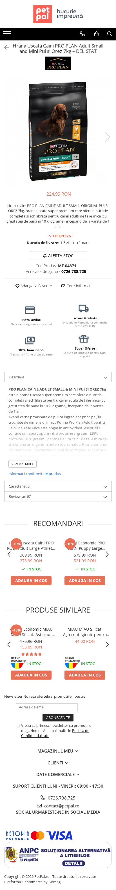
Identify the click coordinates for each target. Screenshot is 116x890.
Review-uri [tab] (20, 496)
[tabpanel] (58, 131)
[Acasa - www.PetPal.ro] (58, 14)
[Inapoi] (4, 47)
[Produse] (8, 35)
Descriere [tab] (16, 377)
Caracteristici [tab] (19, 486)
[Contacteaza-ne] (82, 34)
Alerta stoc (60, 255)
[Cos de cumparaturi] (96, 34)
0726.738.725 (61, 798)
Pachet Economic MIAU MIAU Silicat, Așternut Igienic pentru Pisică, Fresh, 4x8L (31, 631)
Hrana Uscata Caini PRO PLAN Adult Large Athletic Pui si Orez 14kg (31, 545)
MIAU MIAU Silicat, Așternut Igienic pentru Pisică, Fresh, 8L (85, 631)
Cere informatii (78, 285)
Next (107, 137)
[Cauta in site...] (109, 34)
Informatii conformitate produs (34, 473)
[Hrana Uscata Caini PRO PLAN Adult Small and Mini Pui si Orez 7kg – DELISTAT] (58, 131)
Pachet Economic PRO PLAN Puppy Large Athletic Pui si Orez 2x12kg (84, 545)
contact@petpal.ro (61, 806)
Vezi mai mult (23, 464)
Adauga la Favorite (35, 285)
